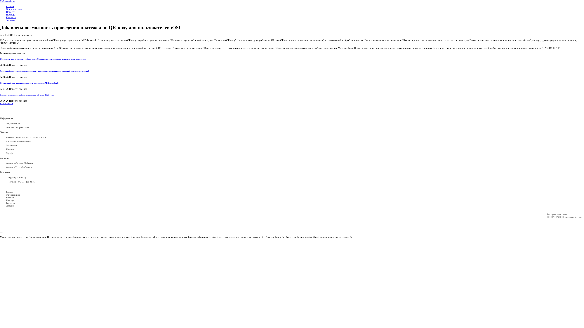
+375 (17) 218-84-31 (25, 182)
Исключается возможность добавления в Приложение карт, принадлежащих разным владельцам (43, 59)
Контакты (11, 17)
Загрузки (10, 20)
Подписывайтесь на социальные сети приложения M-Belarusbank (29, 83)
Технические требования (17, 127)
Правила (10, 149)
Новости (10, 12)
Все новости (6, 103)
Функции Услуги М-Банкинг (19, 167)
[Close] (1, 232)
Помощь (10, 14)
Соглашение (11, 145)
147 (10, 182)
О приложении (14, 9)
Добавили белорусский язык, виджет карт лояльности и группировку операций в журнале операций (44, 71)
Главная (10, 6)
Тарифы (9, 153)
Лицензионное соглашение (18, 141)
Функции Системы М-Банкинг (20, 163)
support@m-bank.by (17, 177)
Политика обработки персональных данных (26, 137)
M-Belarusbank (7, 1)
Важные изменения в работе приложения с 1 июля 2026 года (27, 95)
